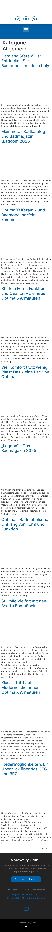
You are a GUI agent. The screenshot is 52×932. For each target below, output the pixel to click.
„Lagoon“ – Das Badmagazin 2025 (18, 448)
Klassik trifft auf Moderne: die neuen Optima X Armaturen (20, 687)
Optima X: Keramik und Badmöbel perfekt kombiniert (23, 215)
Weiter (46, 848)
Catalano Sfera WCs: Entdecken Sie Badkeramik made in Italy (25, 61)
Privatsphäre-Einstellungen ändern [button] (26, 898)
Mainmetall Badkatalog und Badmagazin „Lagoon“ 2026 (23, 136)
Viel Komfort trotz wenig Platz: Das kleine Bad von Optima (25, 372)
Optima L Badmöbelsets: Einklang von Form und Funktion (24, 524)
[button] (26, 29)
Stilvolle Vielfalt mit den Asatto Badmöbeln (23, 603)
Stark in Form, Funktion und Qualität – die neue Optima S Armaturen (23, 293)
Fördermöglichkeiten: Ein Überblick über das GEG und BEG (25, 769)
